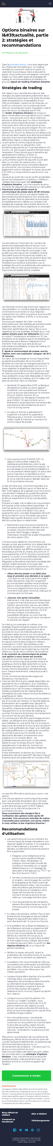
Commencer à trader (26, 1075)
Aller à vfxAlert (39, 1114)
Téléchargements (40, 1120)
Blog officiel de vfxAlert (10, 1113)
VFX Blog (6, 53)
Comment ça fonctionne (8, 1120)
